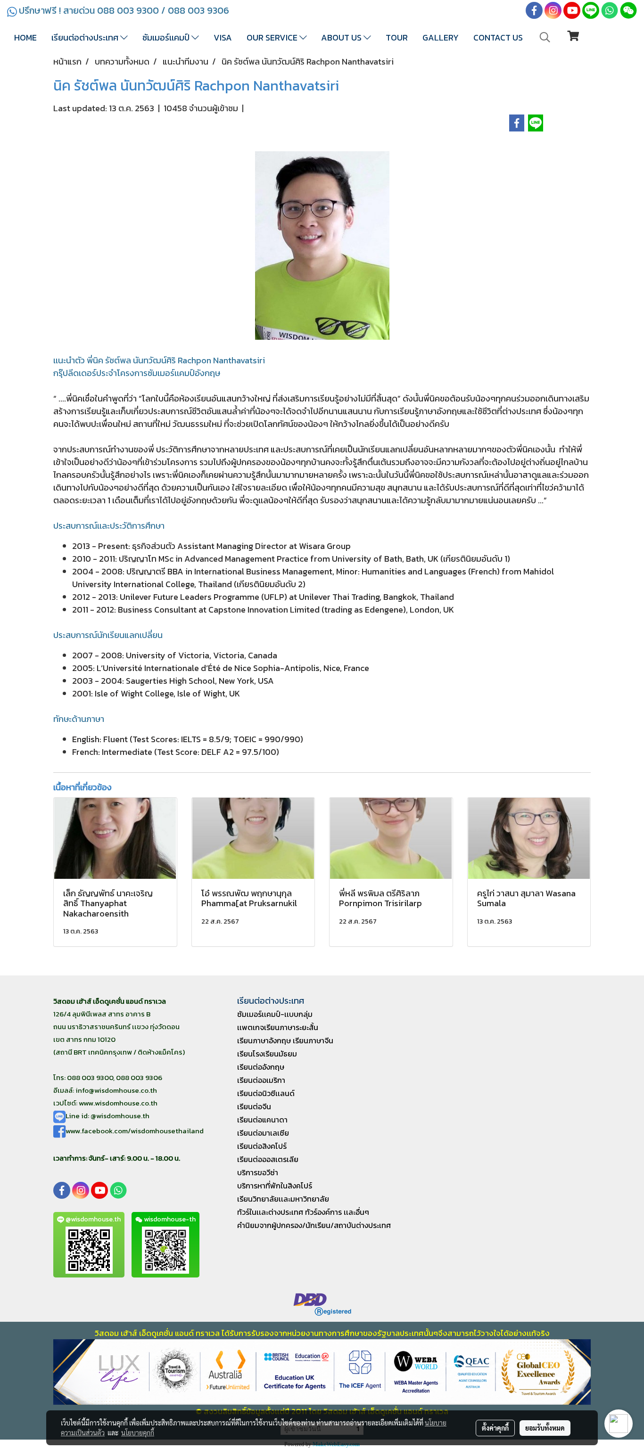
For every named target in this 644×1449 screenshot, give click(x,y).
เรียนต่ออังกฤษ (260, 1066)
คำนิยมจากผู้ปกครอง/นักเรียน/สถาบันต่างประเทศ (314, 1225)
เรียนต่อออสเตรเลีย (267, 1159)
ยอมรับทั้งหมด (545, 1428)
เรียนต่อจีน (254, 1106)
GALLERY (440, 37)
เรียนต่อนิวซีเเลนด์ (266, 1093)
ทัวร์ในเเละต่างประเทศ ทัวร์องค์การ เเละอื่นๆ (303, 1212)
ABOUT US (342, 37)
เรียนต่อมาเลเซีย (263, 1132)
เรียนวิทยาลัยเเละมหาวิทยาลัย (283, 1198)
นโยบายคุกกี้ (137, 1432)
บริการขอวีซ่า (257, 1172)
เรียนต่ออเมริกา (261, 1080)
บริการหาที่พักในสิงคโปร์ (274, 1185)
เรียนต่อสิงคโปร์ (262, 1146)
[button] (545, 37)
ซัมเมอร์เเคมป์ (166, 37)
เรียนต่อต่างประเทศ (85, 37)
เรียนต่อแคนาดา (262, 1119)
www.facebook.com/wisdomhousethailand (135, 1130)
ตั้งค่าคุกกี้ (495, 1428)
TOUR (397, 37)
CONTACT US (498, 37)
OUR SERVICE (273, 37)
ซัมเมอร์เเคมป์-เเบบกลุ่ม (275, 1014)
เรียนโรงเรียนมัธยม (267, 1053)
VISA (223, 37)
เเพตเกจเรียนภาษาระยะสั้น (277, 1027)
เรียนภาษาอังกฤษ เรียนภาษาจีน (285, 1040)
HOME (25, 37)
